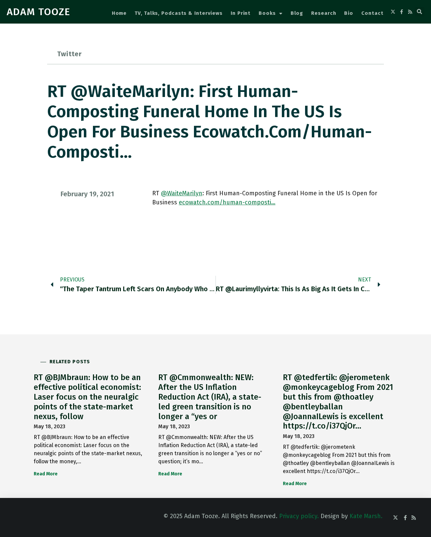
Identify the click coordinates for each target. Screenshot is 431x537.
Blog (297, 13)
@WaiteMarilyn (181, 193)
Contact (372, 13)
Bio (348, 13)
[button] (419, 11)
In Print (241, 13)
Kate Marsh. (366, 516)
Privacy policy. (299, 516)
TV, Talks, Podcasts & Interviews (179, 13)
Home (119, 13)
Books (267, 13)
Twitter (69, 54)
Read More (46, 474)
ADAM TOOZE (38, 12)
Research (323, 13)
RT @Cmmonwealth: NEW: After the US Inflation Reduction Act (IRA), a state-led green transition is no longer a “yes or (209, 397)
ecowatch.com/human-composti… (227, 202)
